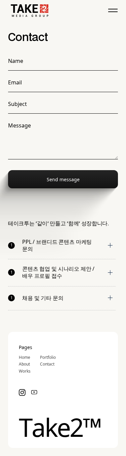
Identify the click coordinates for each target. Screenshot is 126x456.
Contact (47, 364)
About (24, 364)
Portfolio (48, 357)
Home (24, 357)
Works (25, 371)
